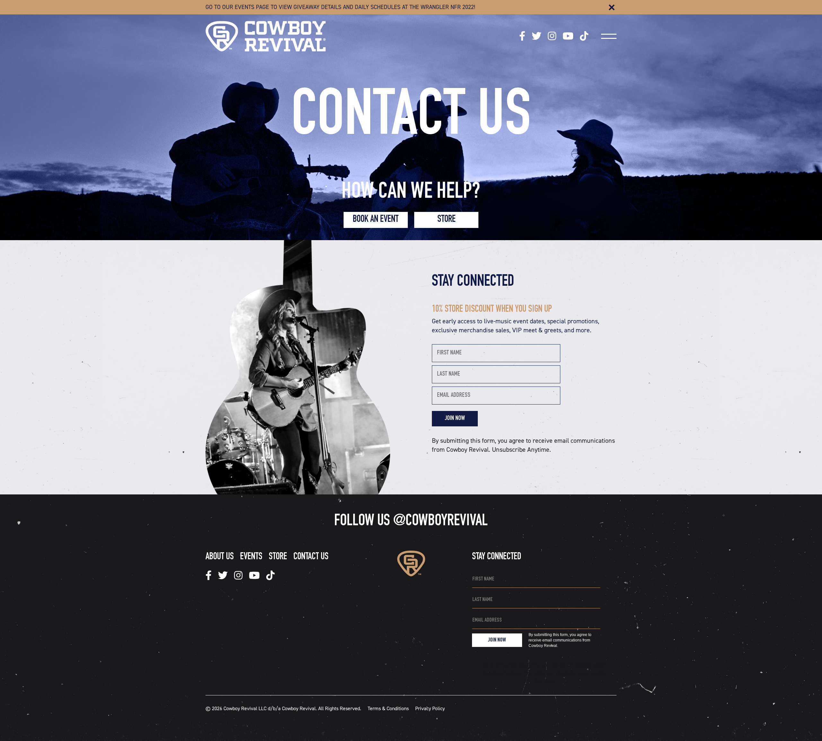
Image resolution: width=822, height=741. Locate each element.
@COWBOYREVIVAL (440, 522)
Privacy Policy (430, 708)
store (446, 220)
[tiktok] (522, 36)
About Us (220, 557)
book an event (375, 220)
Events (251, 557)
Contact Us (310, 557)
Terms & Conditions (388, 708)
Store (278, 557)
